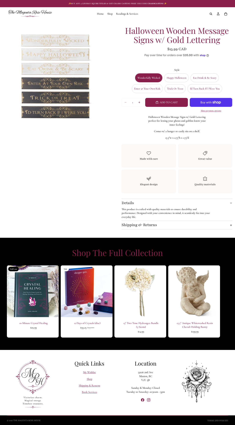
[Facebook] (143, 400)
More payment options (211, 110)
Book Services (89, 392)
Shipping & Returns (139, 224)
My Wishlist (89, 372)
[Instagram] (149, 400)
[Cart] (225, 14)
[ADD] (107, 312)
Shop (89, 379)
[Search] (211, 14)
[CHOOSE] (161, 312)
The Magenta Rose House (27, 420)
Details (128, 202)
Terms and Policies (217, 420)
